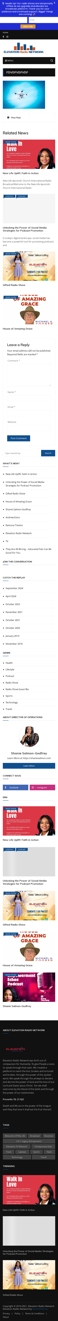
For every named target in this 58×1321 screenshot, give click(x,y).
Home (5, 32)
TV (7, 541)
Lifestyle (9, 196)
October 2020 (13, 627)
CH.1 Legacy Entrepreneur (29, 1141)
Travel (9, 709)
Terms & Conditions (34, 1313)
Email (11, 407)
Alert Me (28, 26)
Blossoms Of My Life (15, 1135)
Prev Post (16, 117)
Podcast (21, 196)
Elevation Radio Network (19, 533)
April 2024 (11, 596)
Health (9, 663)
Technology (12, 702)
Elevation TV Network (16, 1146)
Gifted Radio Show (14, 285)
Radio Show (11, 142)
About (6, 1317)
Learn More (29, 765)
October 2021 (13, 620)
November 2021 (14, 612)
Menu (10, 60)
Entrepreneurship (43, 1146)
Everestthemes (40, 1308)
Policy (17, 1313)
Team (49, 1151)
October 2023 (13, 604)
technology (17, 1157)
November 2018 (14, 643)
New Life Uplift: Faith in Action (21, 173)
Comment (14, 360)
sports (36, 1151)
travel (43, 1157)
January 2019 (12, 635)
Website (12, 422)
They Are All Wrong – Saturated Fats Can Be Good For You (28, 551)
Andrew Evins (13, 517)
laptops (22, 1151)
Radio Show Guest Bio (17, 689)
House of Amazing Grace (18, 328)
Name (12, 392)
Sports (9, 696)
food (8, 1151)
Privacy (6, 1313)
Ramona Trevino (14, 525)
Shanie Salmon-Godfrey (18, 509)
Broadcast (35, 1135)
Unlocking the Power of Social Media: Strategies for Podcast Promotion (25, 229)
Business (48, 1135)
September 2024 (14, 588)
